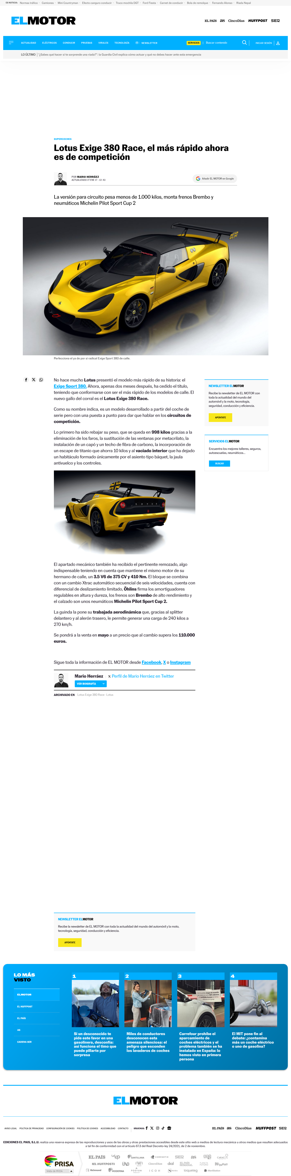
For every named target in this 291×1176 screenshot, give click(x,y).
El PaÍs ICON (154, 1170)
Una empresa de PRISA (59, 1161)
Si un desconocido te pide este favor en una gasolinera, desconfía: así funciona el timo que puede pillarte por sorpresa (95, 1044)
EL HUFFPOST (25, 1006)
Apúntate (70, 942)
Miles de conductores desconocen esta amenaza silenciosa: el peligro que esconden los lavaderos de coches (148, 1042)
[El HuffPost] (258, 21)
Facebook (151, 662)
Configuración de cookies (60, 1128)
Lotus (109, 695)
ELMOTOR (24, 994)
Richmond (94, 1170)
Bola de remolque (198, 2)
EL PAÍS (21, 1018)
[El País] (211, 21)
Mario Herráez (88, 176)
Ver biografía (86, 683)
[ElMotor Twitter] (152, 1129)
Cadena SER (178, 1157)
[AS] (222, 21)
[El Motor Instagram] (157, 1128)
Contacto (123, 1128)
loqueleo (191, 1170)
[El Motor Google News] (169, 1128)
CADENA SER (24, 1041)
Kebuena (217, 1163)
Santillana (137, 1157)
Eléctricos (49, 43)
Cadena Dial (171, 1163)
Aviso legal (10, 1128)
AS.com (191, 1157)
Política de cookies (87, 1128)
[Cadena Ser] (275, 21)
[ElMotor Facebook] (147, 1128)
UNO (126, 1163)
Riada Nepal (243, 2)
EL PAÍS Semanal (186, 1163)
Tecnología (122, 43)
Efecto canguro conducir (97, 2)
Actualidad (28, 43)
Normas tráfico (29, 2)
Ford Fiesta (150, 2)
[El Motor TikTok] (163, 1128)
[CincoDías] (236, 21)
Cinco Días (154, 1163)
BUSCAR (219, 463)
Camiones (48, 2)
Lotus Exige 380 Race (90, 695)
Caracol (221, 1157)
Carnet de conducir (172, 2)
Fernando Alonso (222, 2)
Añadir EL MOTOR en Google (218, 178)
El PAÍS (97, 1157)
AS (18, 1029)
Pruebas (86, 43)
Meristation (211, 1170)
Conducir (69, 43)
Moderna (115, 1170)
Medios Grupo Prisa (59, 1171)
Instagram (180, 662)
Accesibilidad (108, 1128)
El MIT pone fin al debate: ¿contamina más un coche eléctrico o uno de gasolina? (253, 1040)
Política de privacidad (31, 1128)
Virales (103, 43)
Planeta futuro (202, 1163)
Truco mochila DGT (127, 2)
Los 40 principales (117, 1157)
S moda (172, 1170)
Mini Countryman (68, 2)
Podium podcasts (136, 1170)
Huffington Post (102, 1163)
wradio (138, 1163)
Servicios (193, 43)
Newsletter (149, 43)
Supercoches (63, 139)
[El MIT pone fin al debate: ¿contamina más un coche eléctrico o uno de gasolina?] (253, 1026)
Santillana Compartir (159, 1157)
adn (206, 1157)
